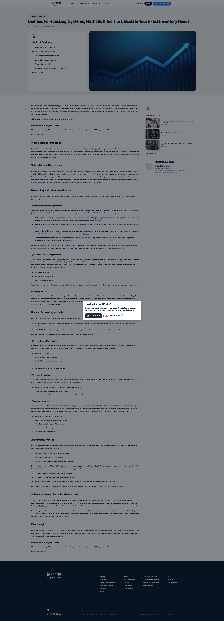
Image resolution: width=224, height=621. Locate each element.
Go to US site (95, 315)
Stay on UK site (114, 315)
